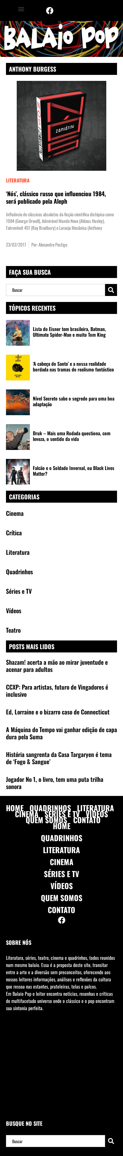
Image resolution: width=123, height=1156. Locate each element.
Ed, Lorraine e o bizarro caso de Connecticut (58, 711)
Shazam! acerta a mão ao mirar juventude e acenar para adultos (57, 666)
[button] (21, 9)
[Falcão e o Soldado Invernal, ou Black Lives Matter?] (18, 472)
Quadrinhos (50, 808)
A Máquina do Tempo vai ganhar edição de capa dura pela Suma (61, 733)
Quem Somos (46, 820)
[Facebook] (49, 10)
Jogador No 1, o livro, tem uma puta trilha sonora (54, 783)
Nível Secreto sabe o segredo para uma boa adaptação (73, 401)
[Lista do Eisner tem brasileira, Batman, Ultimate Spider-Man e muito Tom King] (18, 333)
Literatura (18, 180)
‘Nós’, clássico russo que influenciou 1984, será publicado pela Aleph (56, 197)
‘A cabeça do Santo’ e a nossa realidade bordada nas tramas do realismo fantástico (73, 366)
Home (15, 808)
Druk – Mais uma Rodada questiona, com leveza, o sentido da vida (71, 436)
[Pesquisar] (111, 290)
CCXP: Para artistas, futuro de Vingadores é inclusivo (57, 690)
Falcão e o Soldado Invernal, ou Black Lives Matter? (73, 470)
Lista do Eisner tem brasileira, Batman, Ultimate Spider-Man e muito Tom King (69, 331)
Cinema (27, 814)
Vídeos (97, 814)
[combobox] (55, 290)
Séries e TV (62, 814)
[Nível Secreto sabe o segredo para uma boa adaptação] (18, 402)
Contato (87, 820)
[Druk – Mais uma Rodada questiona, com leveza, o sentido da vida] (18, 437)
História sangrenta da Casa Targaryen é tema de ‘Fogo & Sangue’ (59, 758)
